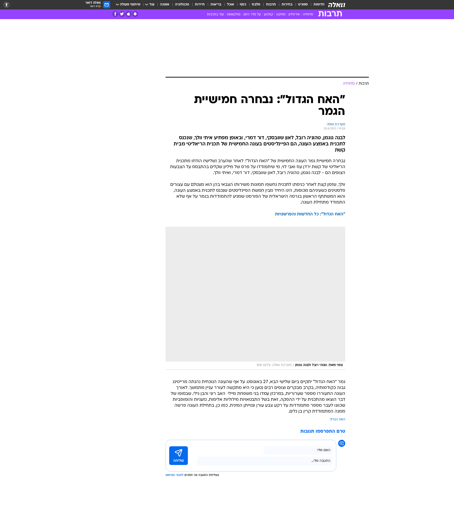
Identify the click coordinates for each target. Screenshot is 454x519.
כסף (243, 4)
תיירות (200, 4)
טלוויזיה (308, 14)
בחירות (287, 4)
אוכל (230, 4)
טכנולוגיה (182, 4)
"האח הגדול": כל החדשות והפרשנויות (310, 214)
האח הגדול (337, 419)
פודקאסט (233, 14)
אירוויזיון (294, 14)
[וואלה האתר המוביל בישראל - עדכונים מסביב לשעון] (336, 4)
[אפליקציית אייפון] (128, 14)
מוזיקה (280, 14)
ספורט (303, 4)
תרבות (271, 4)
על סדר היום (252, 14)
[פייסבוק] (115, 14)
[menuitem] (316, 4)
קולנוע (268, 14)
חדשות (319, 4)
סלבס (256, 4)
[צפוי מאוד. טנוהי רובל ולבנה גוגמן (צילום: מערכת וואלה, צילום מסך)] (255, 298)
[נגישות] (6, 5)
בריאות (215, 4)
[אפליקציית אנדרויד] (135, 14)
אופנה (164, 4)
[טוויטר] (122, 14)
